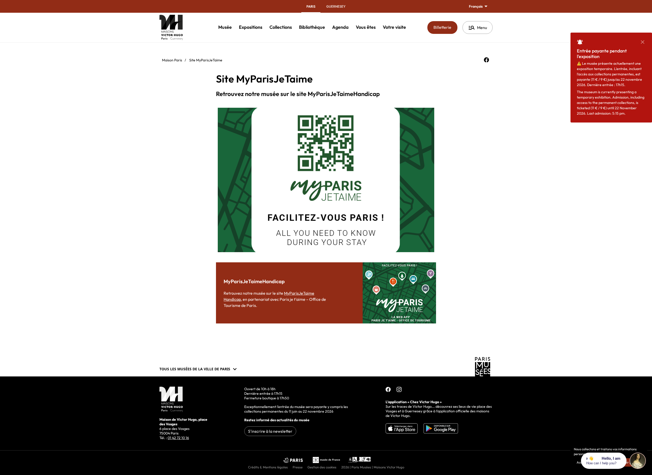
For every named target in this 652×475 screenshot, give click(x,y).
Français (476, 6)
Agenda (340, 27)
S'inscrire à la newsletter (270, 431)
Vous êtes (366, 27)
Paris (310, 6)
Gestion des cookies (321, 467)
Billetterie (445, 27)
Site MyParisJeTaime (205, 60)
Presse (298, 467)
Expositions (250, 27)
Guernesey (336, 6)
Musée (225, 27)
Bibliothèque (312, 27)
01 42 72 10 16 (178, 438)
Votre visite (394, 27)
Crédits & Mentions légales (268, 467)
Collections (280, 27)
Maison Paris (172, 60)
